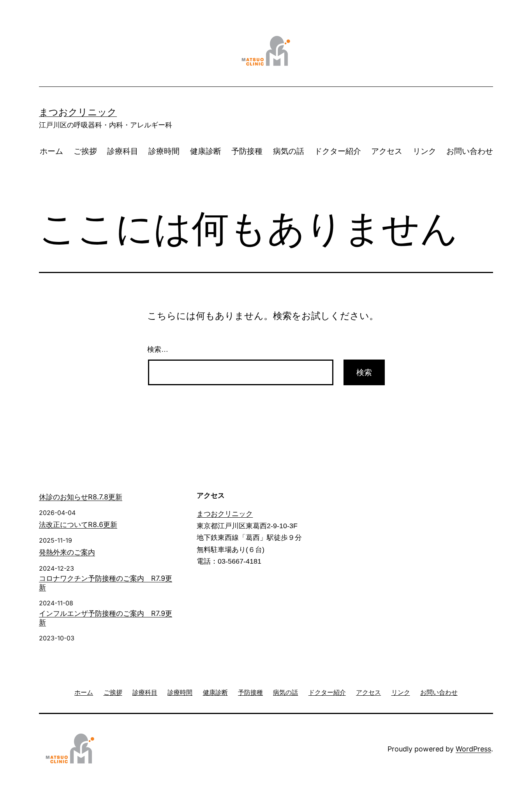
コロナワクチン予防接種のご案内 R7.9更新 (105, 582)
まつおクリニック (78, 112)
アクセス (386, 151)
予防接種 (246, 151)
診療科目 (122, 151)
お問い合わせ (469, 151)
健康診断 (205, 151)
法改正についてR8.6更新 (78, 524)
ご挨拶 (85, 151)
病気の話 (288, 151)
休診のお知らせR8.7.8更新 (80, 497)
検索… (157, 349)
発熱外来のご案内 (67, 552)
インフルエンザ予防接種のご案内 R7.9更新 (105, 617)
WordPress (473, 749)
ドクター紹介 (337, 151)
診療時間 (164, 151)
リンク (424, 151)
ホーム (51, 151)
